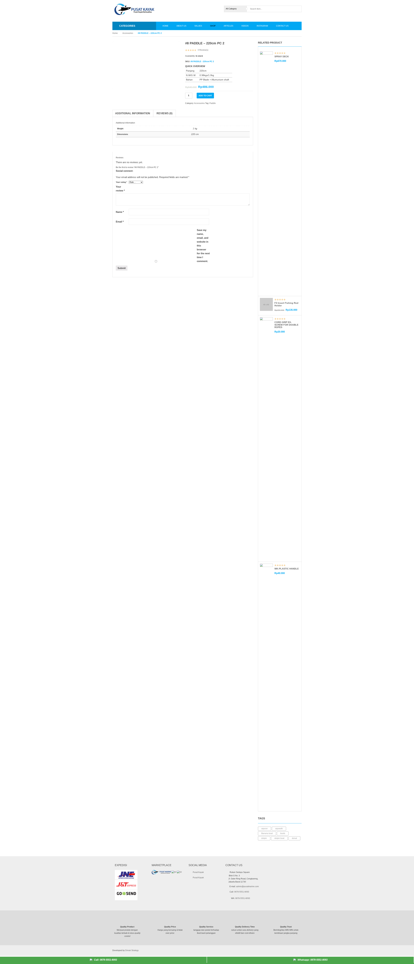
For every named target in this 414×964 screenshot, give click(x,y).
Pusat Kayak (198, 872)
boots (282, 833)
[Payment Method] (275, 950)
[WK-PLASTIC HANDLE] (266, 685)
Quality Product (127, 927)
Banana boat (267, 833)
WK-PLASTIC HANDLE (286, 568)
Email (120, 221)
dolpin (264, 838)
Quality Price (170, 927)
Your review (120, 188)
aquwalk (279, 828)
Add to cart (205, 96)
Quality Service (206, 927)
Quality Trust (286, 927)
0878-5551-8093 (241, 892)
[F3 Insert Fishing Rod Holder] (266, 304)
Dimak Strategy (132, 950)
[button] (296, 43)
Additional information (132, 113)
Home (115, 33)
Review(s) (203, 50)
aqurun (264, 828)
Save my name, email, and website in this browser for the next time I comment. (203, 245)
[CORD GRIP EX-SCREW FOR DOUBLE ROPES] (266, 438)
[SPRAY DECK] (266, 173)
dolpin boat (279, 838)
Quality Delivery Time (245, 927)
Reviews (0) (164, 113)
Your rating (121, 182)
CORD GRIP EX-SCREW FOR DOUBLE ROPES (286, 325)
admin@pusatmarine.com (247, 886)
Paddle (212, 103)
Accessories (127, 33)
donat (294, 838)
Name (120, 212)
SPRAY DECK (281, 56)
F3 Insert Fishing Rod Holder (286, 304)
